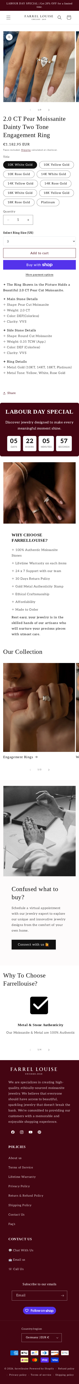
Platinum (48, 202)
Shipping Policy (20, 1205)
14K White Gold (53, 174)
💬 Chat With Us (20, 1250)
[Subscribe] (62, 1296)
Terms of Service (20, 1167)
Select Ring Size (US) (18, 233)
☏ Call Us (16, 1269)
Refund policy (66, 1368)
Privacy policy (18, 1375)
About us (15, 1158)
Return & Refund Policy (25, 1195)
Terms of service (41, 1375)
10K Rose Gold (19, 174)
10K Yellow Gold (57, 165)
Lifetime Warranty (22, 1177)
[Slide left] (30, 110)
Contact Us (16, 1214)
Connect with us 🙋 (34, 944)
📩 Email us (16, 1260)
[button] (8, 17)
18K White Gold (20, 193)
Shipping (26, 150)
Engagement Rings (18, 757)
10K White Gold (20, 165)
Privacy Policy (19, 1186)
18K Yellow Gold (57, 193)
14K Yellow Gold (20, 183)
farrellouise (22, 1368)
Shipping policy (64, 1375)
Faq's (11, 1224)
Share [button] (11, 393)
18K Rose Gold (19, 202)
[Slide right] (49, 110)
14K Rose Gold (55, 183)
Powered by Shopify (41, 1368)
